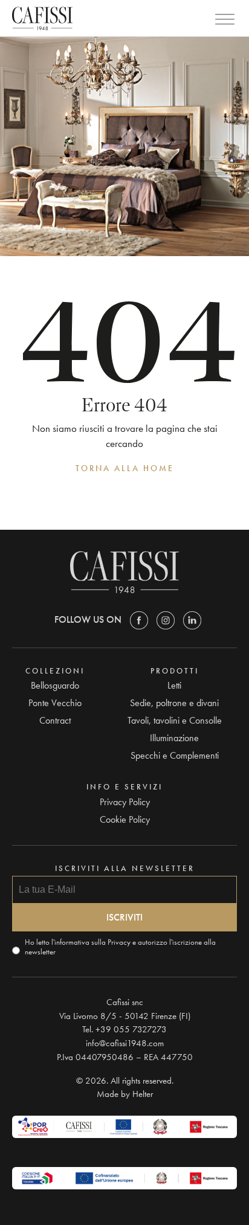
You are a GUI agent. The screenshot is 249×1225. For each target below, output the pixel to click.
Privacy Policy (125, 802)
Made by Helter (125, 1094)
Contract (55, 720)
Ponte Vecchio (55, 702)
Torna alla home (125, 468)
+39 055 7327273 (131, 1029)
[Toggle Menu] (224, 19)
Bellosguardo (55, 685)
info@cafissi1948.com (125, 1043)
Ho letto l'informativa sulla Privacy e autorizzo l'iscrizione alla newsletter (120, 947)
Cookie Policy (125, 819)
